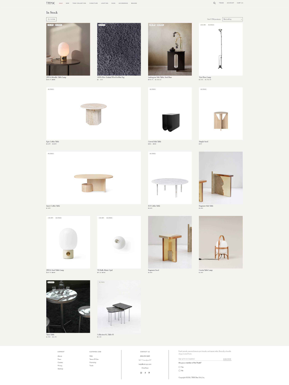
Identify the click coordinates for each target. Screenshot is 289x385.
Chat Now (145, 368)
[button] (214, 3)
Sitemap (60, 369)
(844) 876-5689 (145, 356)
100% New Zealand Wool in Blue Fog (110, 77)
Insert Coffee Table (53, 206)
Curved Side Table (154, 142)
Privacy (60, 365)
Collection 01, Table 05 (105, 335)
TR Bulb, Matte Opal (104, 270)
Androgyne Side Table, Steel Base (160, 77)
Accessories (123, 3)
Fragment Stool (153, 270)
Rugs (113, 3)
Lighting (104, 3)
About (60, 356)
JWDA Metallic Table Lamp (56, 77)
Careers (60, 362)
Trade (221, 3)
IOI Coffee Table (154, 206)
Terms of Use (94, 359)
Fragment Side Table (206, 206)
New (67, 3)
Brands (134, 3)
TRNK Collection (79, 3)
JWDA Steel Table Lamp (55, 270)
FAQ (91, 356)
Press (59, 359)
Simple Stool (203, 142)
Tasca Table (50, 335)
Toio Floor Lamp (205, 77)
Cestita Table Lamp (206, 270)
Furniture (94, 3)
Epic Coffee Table (52, 142)
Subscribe (227, 359)
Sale (61, 3)
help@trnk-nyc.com (145, 364)
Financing (93, 362)
